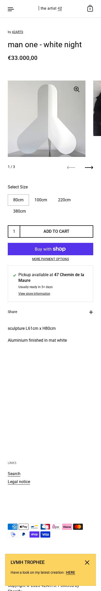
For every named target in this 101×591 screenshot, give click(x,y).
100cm (40, 199)
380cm (19, 211)
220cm (64, 199)
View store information (34, 294)
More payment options (50, 259)
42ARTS (17, 32)
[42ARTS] (50, 9)
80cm (18, 199)
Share (12, 312)
